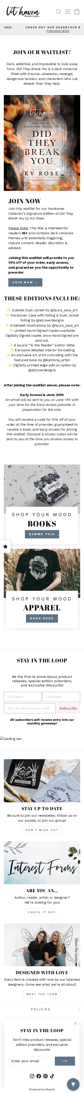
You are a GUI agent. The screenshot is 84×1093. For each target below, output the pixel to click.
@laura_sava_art (64, 310)
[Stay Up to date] (42, 780)
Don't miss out (42, 830)
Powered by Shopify (42, 1089)
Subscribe (69, 708)
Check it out (42, 912)
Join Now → (25, 282)
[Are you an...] (42, 862)
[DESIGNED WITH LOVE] (42, 945)
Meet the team (42, 994)
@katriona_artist (56, 360)
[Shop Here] (42, 590)
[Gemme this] (42, 505)
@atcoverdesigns (50, 320)
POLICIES (40, 1009)
